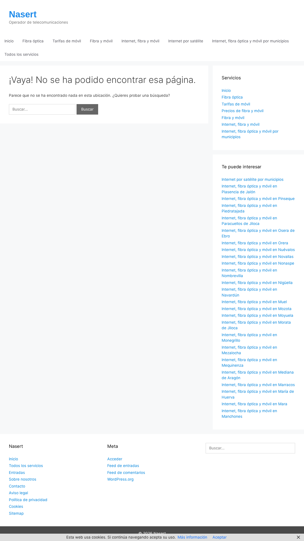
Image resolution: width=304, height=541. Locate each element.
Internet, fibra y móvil (140, 41)
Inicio (9, 41)
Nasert (22, 14)
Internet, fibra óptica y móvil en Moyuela (257, 315)
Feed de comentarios (126, 472)
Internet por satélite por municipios (253, 179)
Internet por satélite (185, 41)
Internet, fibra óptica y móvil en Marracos (258, 385)
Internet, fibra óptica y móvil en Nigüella (257, 282)
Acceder (114, 459)
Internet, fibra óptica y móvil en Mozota (257, 308)
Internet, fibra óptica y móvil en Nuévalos (258, 249)
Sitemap (16, 513)
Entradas (17, 472)
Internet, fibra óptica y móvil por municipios (250, 41)
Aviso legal (18, 493)
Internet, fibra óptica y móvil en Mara (254, 404)
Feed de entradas (123, 465)
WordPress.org (120, 479)
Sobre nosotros (22, 479)
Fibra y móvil (101, 41)
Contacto (17, 486)
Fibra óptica (33, 41)
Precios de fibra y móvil (242, 111)
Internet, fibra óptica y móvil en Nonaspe (258, 263)
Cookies (16, 506)
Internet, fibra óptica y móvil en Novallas (258, 256)
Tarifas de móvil (67, 41)
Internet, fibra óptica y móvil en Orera (255, 243)
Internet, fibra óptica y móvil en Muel (254, 302)
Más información (192, 537)
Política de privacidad (28, 500)
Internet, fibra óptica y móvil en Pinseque (258, 198)
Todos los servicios (21, 54)
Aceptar (220, 537)
